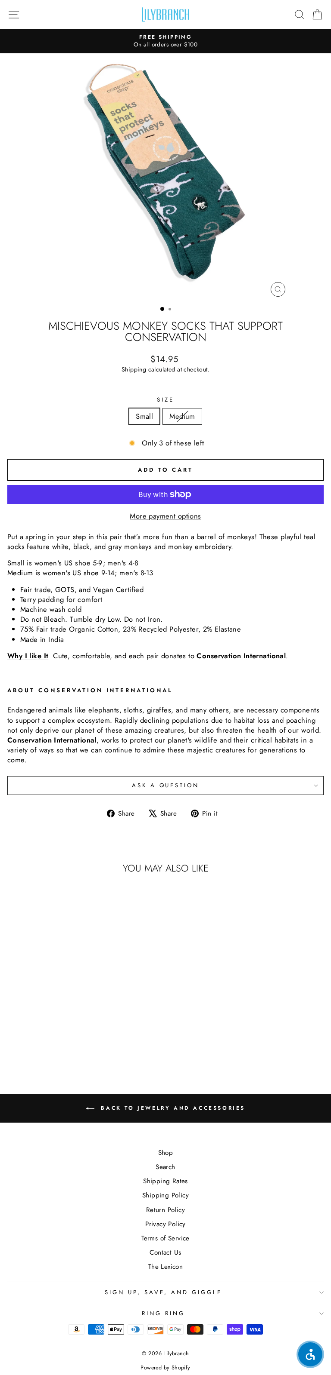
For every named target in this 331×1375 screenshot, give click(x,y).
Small (144, 416)
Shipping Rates (165, 1181)
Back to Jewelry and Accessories (171, 1107)
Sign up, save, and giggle (163, 1292)
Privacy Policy (165, 1224)
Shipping (134, 369)
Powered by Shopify (165, 1368)
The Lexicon (165, 1266)
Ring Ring (163, 1313)
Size (165, 400)
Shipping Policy (165, 1195)
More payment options (165, 516)
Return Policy (165, 1210)
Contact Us (165, 1252)
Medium (182, 416)
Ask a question (166, 785)
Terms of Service (165, 1238)
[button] (310, 1354)
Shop (165, 1152)
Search (165, 1167)
